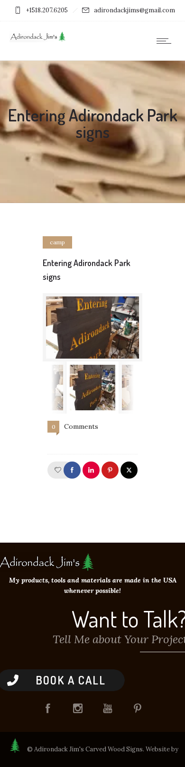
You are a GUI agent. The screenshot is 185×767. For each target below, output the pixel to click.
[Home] (37, 40)
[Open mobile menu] (166, 40)
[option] (92, 327)
